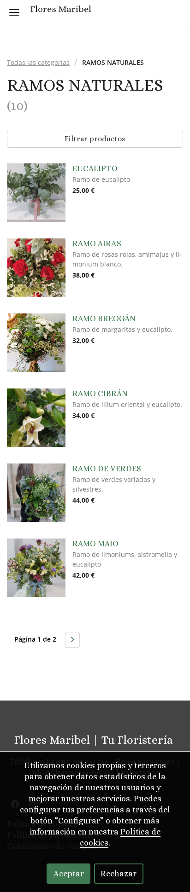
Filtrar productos (95, 138)
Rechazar (119, 873)
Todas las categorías (38, 62)
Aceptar (68, 873)
